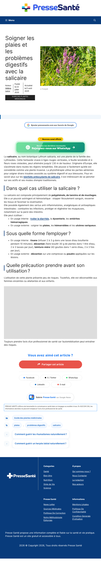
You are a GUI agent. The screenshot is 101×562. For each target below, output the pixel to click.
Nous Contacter (79, 475)
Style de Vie (49, 484)
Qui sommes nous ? (81, 471)
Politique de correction (54, 513)
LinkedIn (41, 384)
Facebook (30, 377)
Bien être (48, 475)
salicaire (56, 425)
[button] (94, 20)
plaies (17, 425)
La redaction (78, 480)
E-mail (62, 384)
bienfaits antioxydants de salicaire (42, 176)
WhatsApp (73, 377)
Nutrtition (48, 480)
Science (47, 488)
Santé (46, 471)
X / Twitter (51, 377)
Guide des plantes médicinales (20, 97)
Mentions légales (80, 504)
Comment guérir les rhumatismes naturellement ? (41, 434)
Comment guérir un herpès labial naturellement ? (40, 443)
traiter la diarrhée (39, 218)
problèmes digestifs (36, 425)
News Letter (49, 504)
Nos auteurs (78, 484)
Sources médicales (52, 509)
